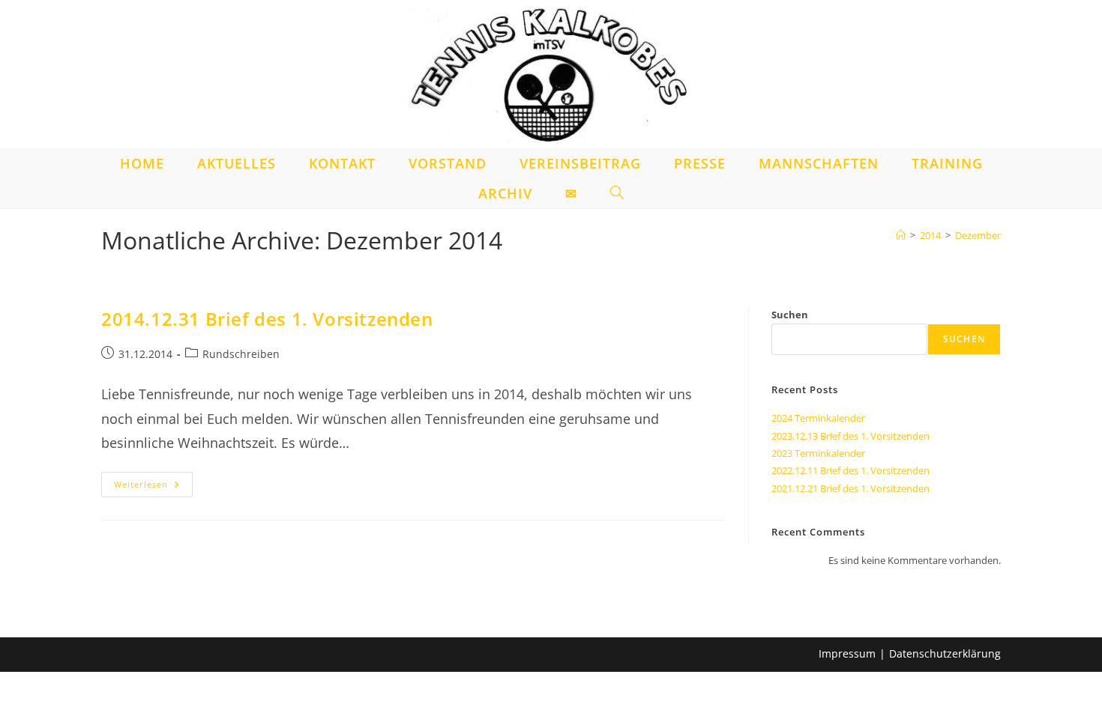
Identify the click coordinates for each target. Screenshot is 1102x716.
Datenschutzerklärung (945, 653)
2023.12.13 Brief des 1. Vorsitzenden (850, 436)
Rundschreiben (241, 354)
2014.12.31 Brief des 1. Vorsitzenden (267, 318)
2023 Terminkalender (818, 453)
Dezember (978, 235)
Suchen (789, 314)
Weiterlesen (153, 487)
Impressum (847, 653)
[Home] (901, 235)
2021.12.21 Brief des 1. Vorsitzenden (850, 488)
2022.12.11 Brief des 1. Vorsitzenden (850, 470)
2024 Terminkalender (818, 418)
